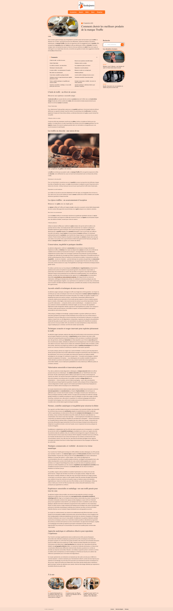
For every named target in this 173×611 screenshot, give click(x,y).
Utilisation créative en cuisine (81, 63)
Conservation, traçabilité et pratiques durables (59, 75)
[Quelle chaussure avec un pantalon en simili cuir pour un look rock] (113, 76)
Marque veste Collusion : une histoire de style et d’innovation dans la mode (113, 67)
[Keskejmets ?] (86, 5)
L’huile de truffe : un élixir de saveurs (57, 60)
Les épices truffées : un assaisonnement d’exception (60, 70)
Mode (49, 591)
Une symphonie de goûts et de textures (82, 65)
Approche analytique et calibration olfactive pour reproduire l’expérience (85, 85)
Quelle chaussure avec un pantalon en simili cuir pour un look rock (113, 86)
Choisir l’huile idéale (54, 63)
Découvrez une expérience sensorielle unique (84, 60)
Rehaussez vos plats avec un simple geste (83, 70)
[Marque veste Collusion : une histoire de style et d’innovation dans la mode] (113, 57)
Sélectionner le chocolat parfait (56, 68)
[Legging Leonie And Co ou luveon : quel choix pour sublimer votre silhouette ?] (91, 583)
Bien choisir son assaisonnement (56, 72)
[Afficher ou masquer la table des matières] (78, 57)
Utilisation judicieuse (79, 72)
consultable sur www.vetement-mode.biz (65, 277)
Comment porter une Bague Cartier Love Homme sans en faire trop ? (73, 594)
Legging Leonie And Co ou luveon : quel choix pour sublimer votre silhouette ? (91, 594)
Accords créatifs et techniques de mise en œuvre (84, 75)
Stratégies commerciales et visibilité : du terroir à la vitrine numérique (85, 81)
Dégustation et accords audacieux (81, 68)
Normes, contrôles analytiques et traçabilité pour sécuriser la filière (60, 81)
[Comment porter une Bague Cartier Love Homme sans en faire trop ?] (73, 583)
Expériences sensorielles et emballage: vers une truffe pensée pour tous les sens (60, 85)
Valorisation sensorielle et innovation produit (84, 77)
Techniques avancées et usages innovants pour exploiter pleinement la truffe (61, 78)
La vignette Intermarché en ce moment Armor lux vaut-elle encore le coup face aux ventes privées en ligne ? (55, 595)
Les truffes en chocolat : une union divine (58, 65)
